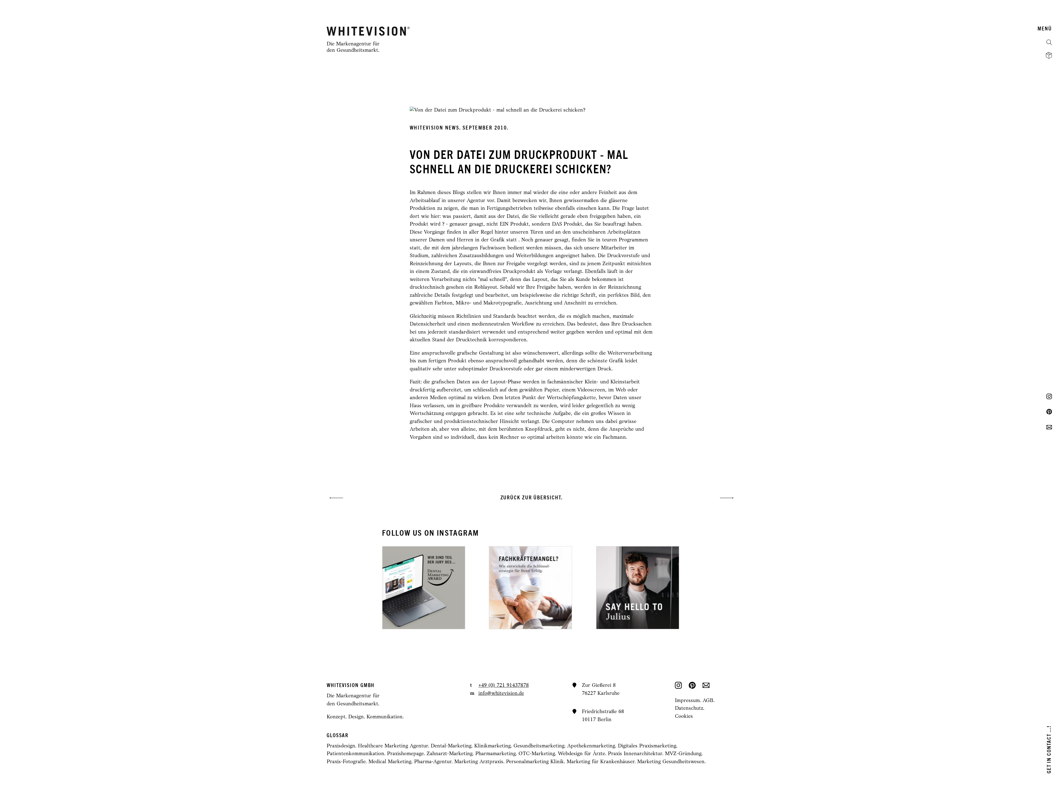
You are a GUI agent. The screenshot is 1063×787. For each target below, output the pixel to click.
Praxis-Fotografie (346, 762)
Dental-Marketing (451, 746)
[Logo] (368, 31)
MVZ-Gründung (683, 754)
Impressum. (689, 700)
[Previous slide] (462, 587)
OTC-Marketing (536, 754)
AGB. (708, 700)
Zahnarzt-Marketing (450, 754)
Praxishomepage (405, 754)
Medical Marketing (389, 762)
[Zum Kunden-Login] (1049, 55)
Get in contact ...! (1049, 749)
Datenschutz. (689, 708)
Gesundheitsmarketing (539, 746)
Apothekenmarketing (591, 746)
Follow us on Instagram (430, 533)
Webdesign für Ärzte (581, 754)
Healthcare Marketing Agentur (393, 746)
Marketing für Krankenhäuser (600, 762)
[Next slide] (601, 587)
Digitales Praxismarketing (647, 746)
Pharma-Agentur (432, 762)
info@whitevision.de (501, 693)
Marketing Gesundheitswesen (671, 762)
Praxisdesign (341, 746)
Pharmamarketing (495, 754)
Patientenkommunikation (355, 754)
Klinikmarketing (492, 746)
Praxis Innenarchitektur (635, 754)
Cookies (684, 716)
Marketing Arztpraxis (478, 762)
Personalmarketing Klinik (535, 762)
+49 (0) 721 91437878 (503, 685)
